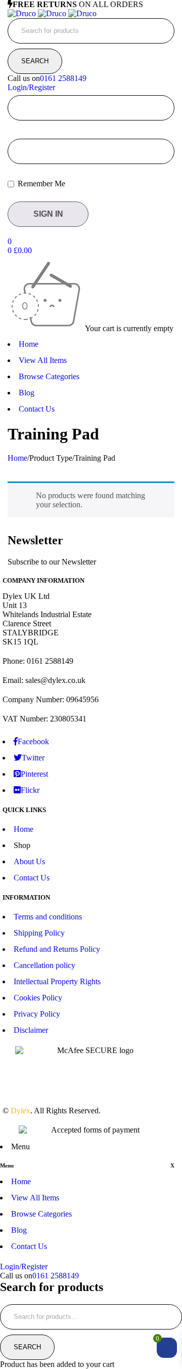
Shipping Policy (39, 933)
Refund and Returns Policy (57, 949)
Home (17, 458)
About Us (29, 861)
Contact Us (32, 877)
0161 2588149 (63, 78)
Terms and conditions (48, 916)
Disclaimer (31, 1030)
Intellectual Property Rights (57, 981)
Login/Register (31, 87)
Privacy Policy (37, 1014)
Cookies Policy (38, 997)
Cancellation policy (44, 965)
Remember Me (40, 183)
